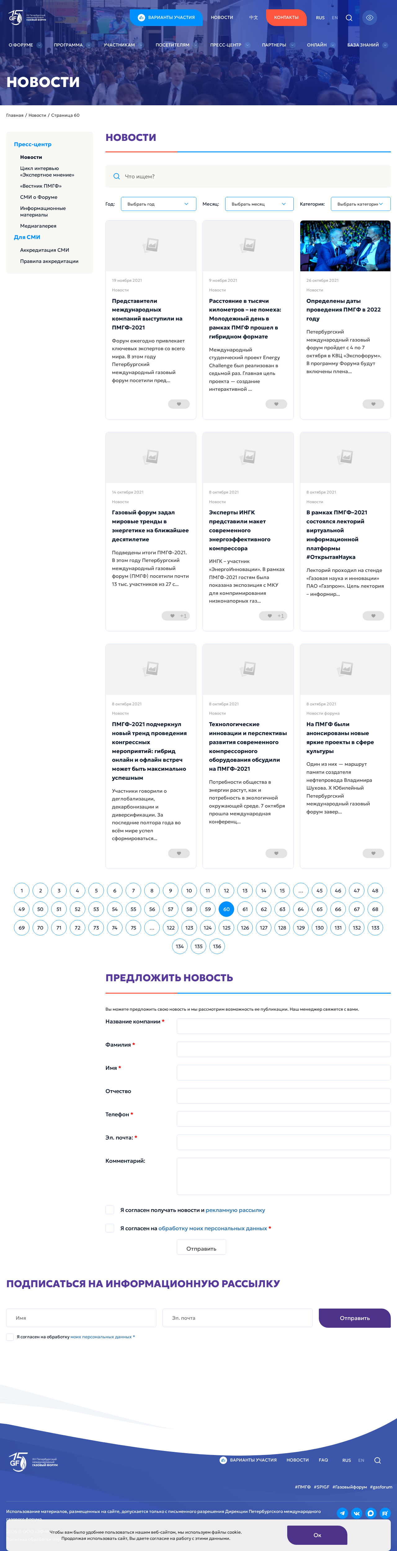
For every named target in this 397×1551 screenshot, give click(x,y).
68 (375, 909)
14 (263, 890)
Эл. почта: (121, 1138)
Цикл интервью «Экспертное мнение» (47, 171)
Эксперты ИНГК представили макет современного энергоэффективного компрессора (239, 530)
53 (96, 909)
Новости (222, 17)
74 (115, 928)
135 (199, 946)
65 (320, 909)
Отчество (118, 1091)
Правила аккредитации (49, 261)
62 (264, 909)
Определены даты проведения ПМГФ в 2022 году (343, 309)
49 (22, 909)
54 (115, 909)
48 (375, 890)
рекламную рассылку (235, 1209)
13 (245, 890)
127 (264, 928)
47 (357, 890)
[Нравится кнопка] (179, 404)
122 (171, 928)
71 (58, 928)
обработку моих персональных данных (212, 1228)
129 (301, 928)
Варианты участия (171, 17)
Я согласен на (195, 1228)
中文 (253, 17)
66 (338, 909)
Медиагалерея (38, 226)
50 (40, 909)
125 (226, 928)
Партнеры (274, 45)
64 (301, 909)
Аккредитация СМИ (44, 250)
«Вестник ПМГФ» (40, 186)
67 (357, 909)
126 (245, 928)
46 (338, 890)
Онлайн (317, 45)
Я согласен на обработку (76, 1337)
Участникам (119, 45)
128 (282, 928)
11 (208, 890)
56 (152, 909)
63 (282, 909)
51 (58, 909)
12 (226, 890)
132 (357, 928)
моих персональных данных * (102, 1337)
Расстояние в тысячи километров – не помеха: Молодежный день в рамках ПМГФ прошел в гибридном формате (245, 318)
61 (245, 909)
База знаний (363, 45)
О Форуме (21, 45)
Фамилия (120, 1045)
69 (22, 928)
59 (208, 909)
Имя (113, 1068)
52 (77, 909)
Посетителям (173, 45)
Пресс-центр (225, 45)
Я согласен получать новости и (192, 1210)
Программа (68, 45)
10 (189, 890)
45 (320, 890)
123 (189, 928)
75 (133, 928)
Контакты (286, 17)
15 (282, 890)
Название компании (135, 1021)
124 (208, 928)
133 (375, 928)
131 (338, 928)
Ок (317, 1535)
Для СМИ (27, 237)
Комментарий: (125, 1161)
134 (180, 946)
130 (319, 928)
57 (170, 909)
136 (217, 946)
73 (96, 928)
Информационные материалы (43, 211)
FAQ (323, 1460)
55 (133, 909)
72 (77, 928)
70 (40, 928)
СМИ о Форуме (38, 197)
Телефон (119, 1114)
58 (189, 909)
